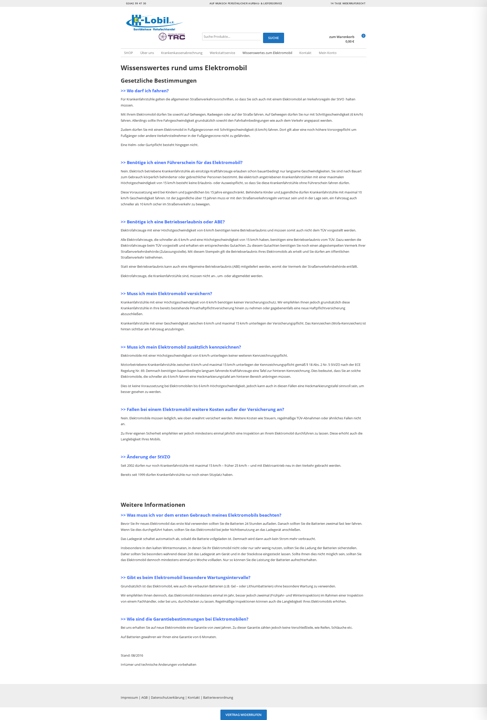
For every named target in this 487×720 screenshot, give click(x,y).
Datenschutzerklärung (167, 697)
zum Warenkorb (341, 37)
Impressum (129, 697)
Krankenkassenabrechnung (181, 52)
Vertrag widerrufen (243, 715)
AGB (144, 697)
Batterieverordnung (218, 697)
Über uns (147, 52)
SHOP (128, 52)
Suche (273, 37)
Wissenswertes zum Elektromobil (267, 52)
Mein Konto (328, 52)
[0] (361, 42)
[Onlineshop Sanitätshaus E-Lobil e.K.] (161, 28)
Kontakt (305, 52)
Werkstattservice (222, 52)
